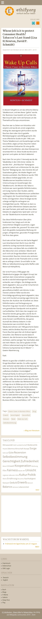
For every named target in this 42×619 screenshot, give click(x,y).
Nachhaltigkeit (30, 478)
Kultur (23, 475)
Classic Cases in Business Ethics (19, 411)
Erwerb (5, 415)
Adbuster (12, 475)
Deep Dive (6, 600)
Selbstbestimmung (9, 423)
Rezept (26, 448)
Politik (32, 475)
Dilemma (11, 448)
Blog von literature (32, 430)
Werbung (35, 466)
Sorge (33, 448)
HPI (24, 471)
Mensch (30, 483)
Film (5, 470)
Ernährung (12, 478)
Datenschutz (6, 566)
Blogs (4, 592)
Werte (5, 479)
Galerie (4, 597)
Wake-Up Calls (22, 419)
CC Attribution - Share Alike (11, 612)
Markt (20, 471)
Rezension (20, 452)
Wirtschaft (19, 448)
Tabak (13, 419)
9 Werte (5, 595)
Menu (2, 2)
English (5, 580)
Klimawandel (8, 445)
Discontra (20, 479)
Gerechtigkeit (15, 415)
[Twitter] (33, 23)
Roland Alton (28, 612)
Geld (14, 445)
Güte (11, 452)
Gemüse (15, 487)
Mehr (37, 490)
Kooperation (23, 466)
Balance (7, 486)
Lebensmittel (23, 487)
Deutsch (6, 577)
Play (3, 602)
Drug (34, 411)
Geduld (13, 482)
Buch (4, 589)
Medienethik (32, 445)
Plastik (5, 449)
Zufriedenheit (30, 461)
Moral (5, 466)
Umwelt (10, 466)
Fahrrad (5, 453)
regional (5, 475)
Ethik (17, 475)
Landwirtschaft (22, 445)
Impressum (6, 563)
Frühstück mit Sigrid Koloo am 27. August (21, 544)
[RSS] (37, 23)
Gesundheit (26, 415)
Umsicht (30, 470)
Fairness (12, 470)
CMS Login (6, 568)
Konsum (6, 419)
